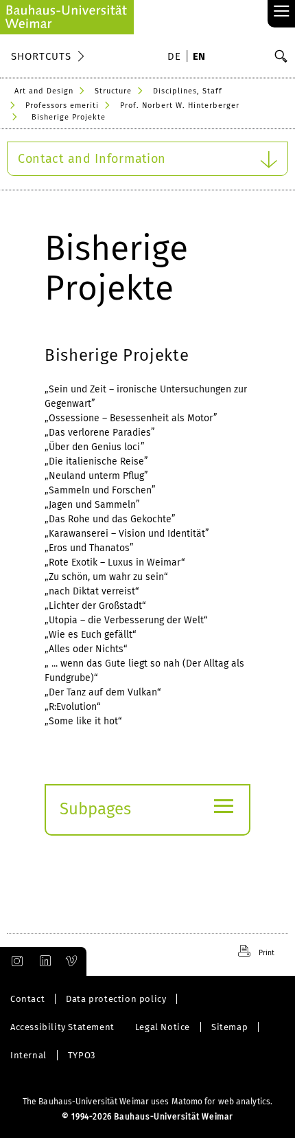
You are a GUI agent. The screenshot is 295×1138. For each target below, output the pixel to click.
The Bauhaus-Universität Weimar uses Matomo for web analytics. (147, 1101)
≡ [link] (281, 12)
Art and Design (43, 91)
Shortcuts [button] (41, 56)
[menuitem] (176, 57)
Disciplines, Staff (187, 91)
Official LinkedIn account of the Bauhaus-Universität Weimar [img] (43, 961)
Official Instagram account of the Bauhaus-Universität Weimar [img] (14, 961)
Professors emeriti (62, 105)
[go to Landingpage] (67, 17)
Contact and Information (92, 158)
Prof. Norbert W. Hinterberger (179, 105)
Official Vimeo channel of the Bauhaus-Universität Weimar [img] (72, 961)
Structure (113, 91)
